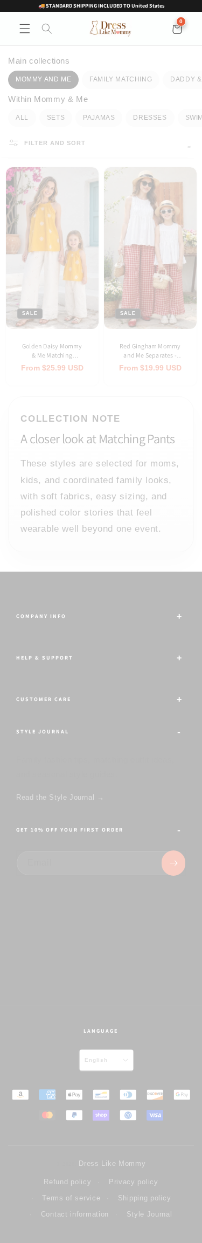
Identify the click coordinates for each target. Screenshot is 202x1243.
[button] (25, 28)
